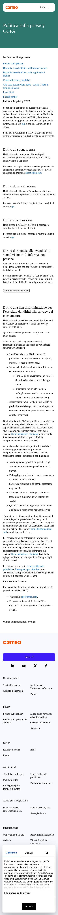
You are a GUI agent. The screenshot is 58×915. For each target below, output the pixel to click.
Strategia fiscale (38, 813)
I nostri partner (10, 96)
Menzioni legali (10, 780)
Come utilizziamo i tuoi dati (16, 80)
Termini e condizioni (13, 774)
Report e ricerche (11, 749)
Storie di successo (11, 685)
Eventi (6, 755)
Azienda (7, 840)
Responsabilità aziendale (42, 834)
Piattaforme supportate (41, 783)
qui (23, 124)
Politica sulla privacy (13, 63)
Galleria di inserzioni (13, 690)
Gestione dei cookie (40, 722)
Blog (32, 749)
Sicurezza (35, 728)
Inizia (42, 7)
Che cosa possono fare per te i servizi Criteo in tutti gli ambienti (25, 86)
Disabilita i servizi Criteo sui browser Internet (25, 68)
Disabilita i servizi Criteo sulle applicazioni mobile (24, 74)
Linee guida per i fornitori (27, 569)
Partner (33, 694)
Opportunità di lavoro (13, 834)
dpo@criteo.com (33, 172)
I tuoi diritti (8, 92)
